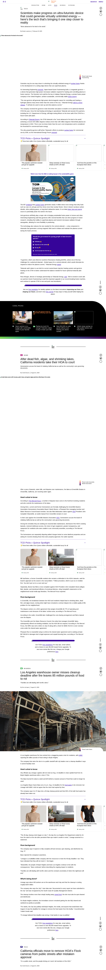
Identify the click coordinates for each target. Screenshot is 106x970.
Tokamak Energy (34, 119)
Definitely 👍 (38, 241)
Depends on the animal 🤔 (41, 244)
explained (29, 204)
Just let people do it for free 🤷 (42, 250)
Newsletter (35, 5)
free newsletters (48, 644)
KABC (80, 755)
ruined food (58, 894)
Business (62, 5)
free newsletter (33, 289)
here (56, 651)
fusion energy (72, 96)
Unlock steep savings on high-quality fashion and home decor (85, 327)
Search (93, 1)
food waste (68, 785)
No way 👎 (37, 247)
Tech (55, 5)
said (65, 276)
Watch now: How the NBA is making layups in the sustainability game (52, 174)
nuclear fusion (75, 83)
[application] (53, 188)
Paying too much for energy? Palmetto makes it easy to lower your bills (44, 327)
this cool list (49, 292)
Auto (49, 5)
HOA (73, 511)
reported (40, 89)
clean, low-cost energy (75, 209)
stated (59, 264)
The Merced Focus (35, 501)
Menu (101, 1)
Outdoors (71, 5)
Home (43, 5)
